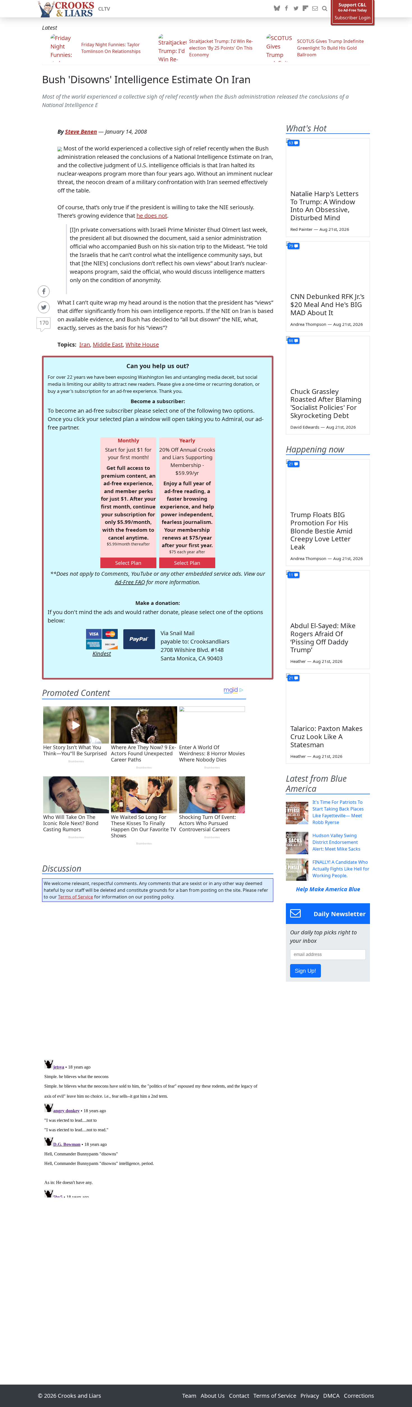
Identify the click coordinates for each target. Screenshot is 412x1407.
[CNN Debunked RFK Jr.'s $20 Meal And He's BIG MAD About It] (328, 265)
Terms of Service (75, 897)
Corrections (359, 1395)
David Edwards (304, 427)
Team (189, 1395)
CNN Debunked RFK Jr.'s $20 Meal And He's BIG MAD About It (327, 304)
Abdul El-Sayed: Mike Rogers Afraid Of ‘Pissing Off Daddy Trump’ (323, 637)
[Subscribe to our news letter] (315, 8)
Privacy (309, 1395)
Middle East (108, 344)
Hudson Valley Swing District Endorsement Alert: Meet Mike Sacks (336, 842)
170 (43, 322)
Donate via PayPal (139, 639)
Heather (298, 661)
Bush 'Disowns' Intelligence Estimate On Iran (146, 79)
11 (291, 574)
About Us (213, 1395)
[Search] (324, 8)
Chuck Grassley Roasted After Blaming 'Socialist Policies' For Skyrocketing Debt (326, 403)
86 (291, 340)
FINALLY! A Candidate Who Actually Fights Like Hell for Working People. (341, 869)
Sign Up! (305, 971)
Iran (84, 344)
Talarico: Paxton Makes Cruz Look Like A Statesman (326, 736)
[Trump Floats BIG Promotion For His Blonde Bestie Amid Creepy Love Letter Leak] (328, 483)
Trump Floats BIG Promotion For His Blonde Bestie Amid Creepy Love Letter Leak (321, 530)
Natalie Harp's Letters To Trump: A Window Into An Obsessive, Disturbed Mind (324, 205)
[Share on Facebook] (43, 291)
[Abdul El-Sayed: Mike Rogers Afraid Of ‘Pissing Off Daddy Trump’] (328, 593)
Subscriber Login (353, 17)
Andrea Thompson (308, 324)
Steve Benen (81, 131)
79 (291, 246)
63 (291, 142)
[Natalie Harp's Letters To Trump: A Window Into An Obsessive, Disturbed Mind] (328, 161)
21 (291, 463)
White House (142, 344)
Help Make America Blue (328, 889)
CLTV (104, 8)
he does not (151, 215)
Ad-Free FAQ (130, 582)
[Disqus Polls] (158, 979)
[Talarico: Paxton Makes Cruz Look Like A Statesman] (328, 697)
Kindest (101, 653)
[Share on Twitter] (43, 307)
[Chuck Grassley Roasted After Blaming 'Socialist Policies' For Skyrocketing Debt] (328, 359)
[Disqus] (157, 1127)
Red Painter (301, 229)
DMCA (331, 1395)
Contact (239, 1395)
